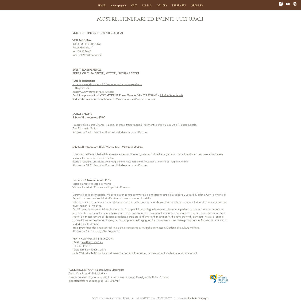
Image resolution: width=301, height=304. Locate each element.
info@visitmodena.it (90, 54)
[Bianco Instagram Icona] (295, 4)
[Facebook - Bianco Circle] (281, 4)
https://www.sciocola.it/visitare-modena (132, 99)
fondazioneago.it (118, 277)
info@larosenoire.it (92, 242)
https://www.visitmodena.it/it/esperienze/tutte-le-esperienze (107, 84)
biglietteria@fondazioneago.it (85, 280)
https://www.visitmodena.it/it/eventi (93, 91)
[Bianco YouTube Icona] (288, 4)
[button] (133, 5)
